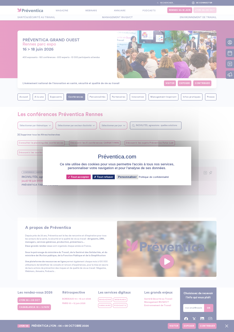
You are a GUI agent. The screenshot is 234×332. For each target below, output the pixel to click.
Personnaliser (127, 177)
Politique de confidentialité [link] (154, 177)
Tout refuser (104, 177)
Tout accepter (79, 177)
